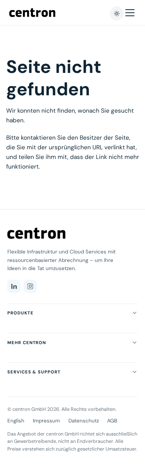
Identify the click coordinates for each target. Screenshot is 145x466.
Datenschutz (83, 420)
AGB (112, 420)
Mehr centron (26, 342)
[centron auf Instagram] (30, 286)
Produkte (20, 313)
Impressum (46, 420)
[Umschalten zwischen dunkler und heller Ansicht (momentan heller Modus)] (117, 13)
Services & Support (33, 372)
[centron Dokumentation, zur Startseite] (36, 233)
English (15, 420)
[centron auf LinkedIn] (13, 286)
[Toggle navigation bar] (130, 13)
